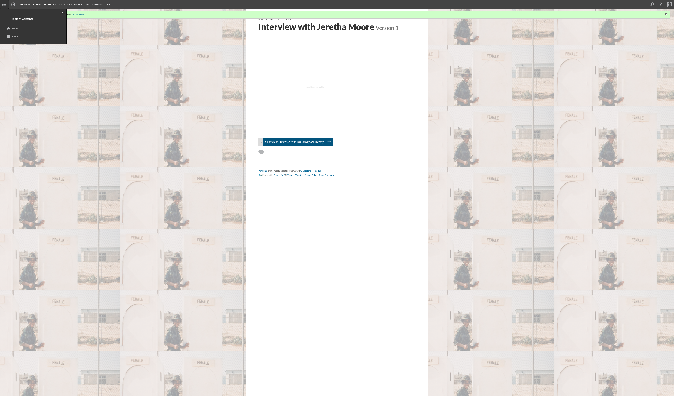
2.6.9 (282, 175)
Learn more (78, 14)
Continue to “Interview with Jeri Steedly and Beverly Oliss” (298, 142)
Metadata (317, 170)
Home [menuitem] (14, 28)
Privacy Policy (311, 175)
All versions (305, 170)
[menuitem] (4, 4)
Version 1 (262, 170)
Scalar (276, 175)
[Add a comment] (262, 152)
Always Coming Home (36, 4)
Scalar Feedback (326, 175)
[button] (660, 4)
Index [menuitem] (14, 36)
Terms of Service (295, 175)
